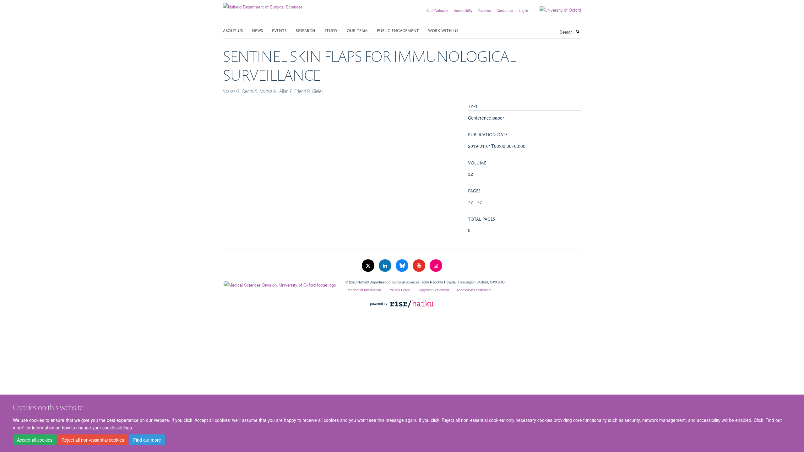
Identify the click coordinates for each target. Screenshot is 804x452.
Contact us (505, 10)
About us (233, 30)
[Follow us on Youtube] (419, 266)
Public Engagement (398, 30)
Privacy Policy (399, 289)
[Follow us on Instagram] (436, 266)
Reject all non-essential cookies (93, 440)
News (257, 30)
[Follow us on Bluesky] (403, 266)
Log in (523, 10)
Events (279, 30)
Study (331, 30)
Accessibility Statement (474, 289)
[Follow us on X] (369, 266)
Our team (357, 30)
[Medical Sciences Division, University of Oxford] (279, 283)
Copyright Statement (433, 289)
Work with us (443, 30)
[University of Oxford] (555, 10)
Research (305, 30)
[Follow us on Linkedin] (386, 266)
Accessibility (463, 10)
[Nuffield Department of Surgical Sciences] (263, 5)
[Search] (577, 31)
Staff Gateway (437, 10)
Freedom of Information (363, 289)
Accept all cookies (34, 440)
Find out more (147, 440)
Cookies (484, 10)
